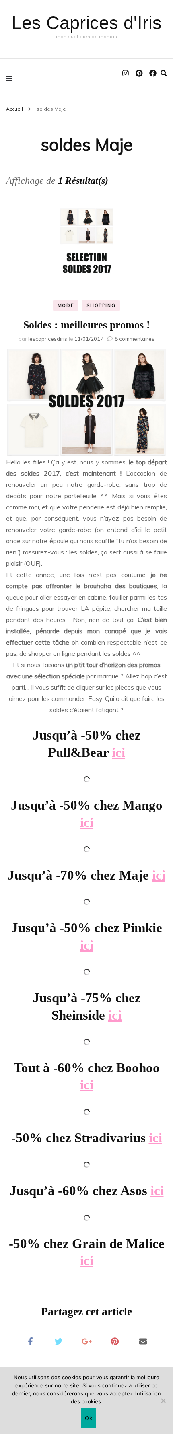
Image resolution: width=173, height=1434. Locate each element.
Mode (66, 305)
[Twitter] (58, 1341)
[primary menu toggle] (11, 78)
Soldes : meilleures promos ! (86, 325)
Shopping (100, 305)
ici (118, 752)
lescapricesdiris (47, 339)
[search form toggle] (164, 73)
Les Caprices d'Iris (87, 22)
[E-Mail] (143, 1341)
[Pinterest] (115, 1341)
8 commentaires (134, 339)
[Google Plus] (86, 1341)
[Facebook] (30, 1341)
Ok (88, 1418)
